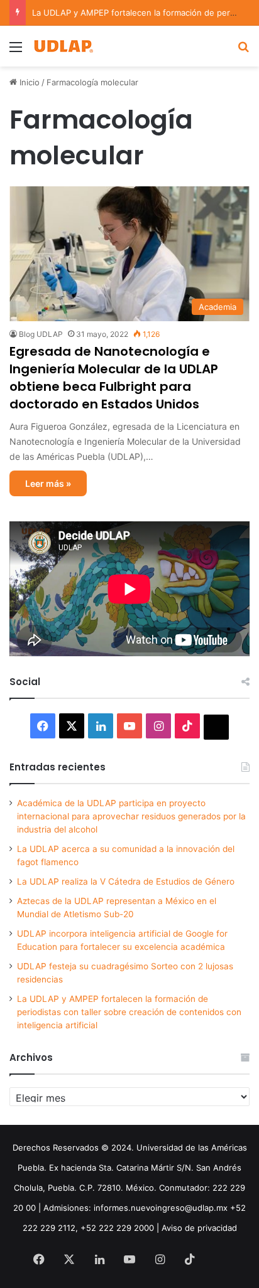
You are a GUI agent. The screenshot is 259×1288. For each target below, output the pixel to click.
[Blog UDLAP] (62, 46)
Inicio (28, 82)
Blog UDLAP (41, 334)
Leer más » (48, 483)
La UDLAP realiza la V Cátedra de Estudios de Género (125, 881)
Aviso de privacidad (199, 1228)
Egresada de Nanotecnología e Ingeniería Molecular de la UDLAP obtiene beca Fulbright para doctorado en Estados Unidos (113, 378)
